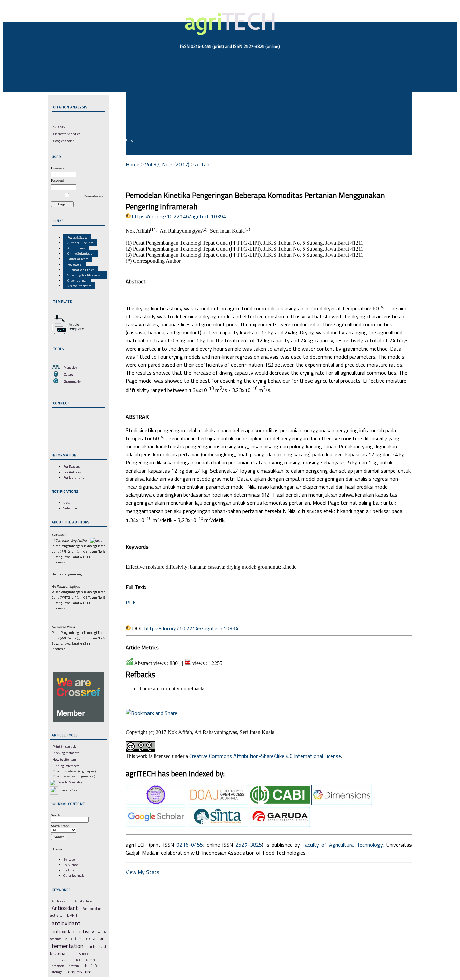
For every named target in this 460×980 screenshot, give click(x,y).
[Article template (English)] (67, 334)
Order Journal (77, 280)
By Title (68, 870)
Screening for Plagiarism (85, 275)
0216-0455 (189, 845)
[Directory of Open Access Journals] (218, 803)
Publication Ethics (80, 269)
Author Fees (76, 248)
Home (132, 164)
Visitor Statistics (79, 285)
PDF (131, 602)
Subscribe (70, 508)
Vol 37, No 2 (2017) (167, 164)
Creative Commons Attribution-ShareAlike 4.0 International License (265, 756)
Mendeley (70, 367)
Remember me (93, 196)
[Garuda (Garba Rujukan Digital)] (280, 825)
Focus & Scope (77, 237)
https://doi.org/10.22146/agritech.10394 (179, 216)
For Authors (72, 472)
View (66, 502)
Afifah (202, 164)
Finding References (66, 765)
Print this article (64, 746)
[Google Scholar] (156, 825)
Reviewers (74, 264)
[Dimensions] (341, 803)
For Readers (71, 466)
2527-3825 (248, 845)
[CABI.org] (280, 803)
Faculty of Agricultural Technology (342, 845)
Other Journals (73, 875)
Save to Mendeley (70, 782)
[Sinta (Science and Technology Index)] (218, 825)
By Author (70, 864)
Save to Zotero (70, 790)
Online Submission (80, 253)
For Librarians (73, 477)
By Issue (69, 859)
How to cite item (64, 759)
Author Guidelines (80, 242)
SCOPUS (59, 126)
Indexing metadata (66, 753)
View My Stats (142, 872)
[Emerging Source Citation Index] (156, 803)
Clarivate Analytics (66, 133)
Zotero (68, 374)
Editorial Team (77, 258)
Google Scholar (63, 141)
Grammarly (72, 381)
